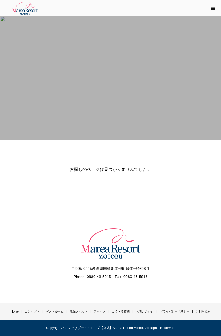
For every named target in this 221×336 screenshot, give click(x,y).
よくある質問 (121, 311)
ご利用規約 (203, 311)
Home (15, 311)
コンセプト (32, 311)
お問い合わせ (145, 311)
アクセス (100, 311)
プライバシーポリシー (174, 311)
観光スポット (79, 311)
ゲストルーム (55, 311)
